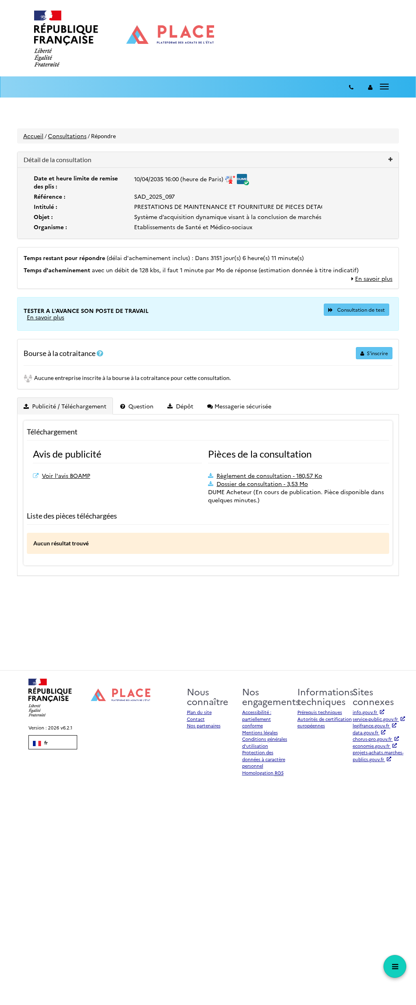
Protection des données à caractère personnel (263, 759)
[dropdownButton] (395, 966)
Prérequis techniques (319, 712)
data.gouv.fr (366, 732)
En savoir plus (373, 278)
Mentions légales (260, 732)
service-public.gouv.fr (376, 719)
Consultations (67, 136)
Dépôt (183, 406)
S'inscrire (377, 352)
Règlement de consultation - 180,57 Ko (269, 475)
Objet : (43, 217)
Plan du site (199, 712)
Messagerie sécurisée (242, 406)
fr (45, 743)
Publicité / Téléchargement (68, 406)
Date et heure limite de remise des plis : (76, 182)
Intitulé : (45, 206)
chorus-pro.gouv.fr (373, 739)
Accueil (33, 136)
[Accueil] (124, 38)
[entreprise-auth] (370, 87)
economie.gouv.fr (372, 746)
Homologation (263, 773)
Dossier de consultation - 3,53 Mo (262, 484)
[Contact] (351, 87)
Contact (196, 719)
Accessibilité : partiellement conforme (256, 719)
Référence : (49, 196)
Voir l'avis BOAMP (66, 475)
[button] (208, 160)
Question (140, 406)
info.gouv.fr (365, 712)
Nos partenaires (204, 726)
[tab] (65, 406)
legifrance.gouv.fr (371, 726)
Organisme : (50, 227)
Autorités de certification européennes (324, 722)
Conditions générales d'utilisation (264, 742)
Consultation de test (360, 309)
